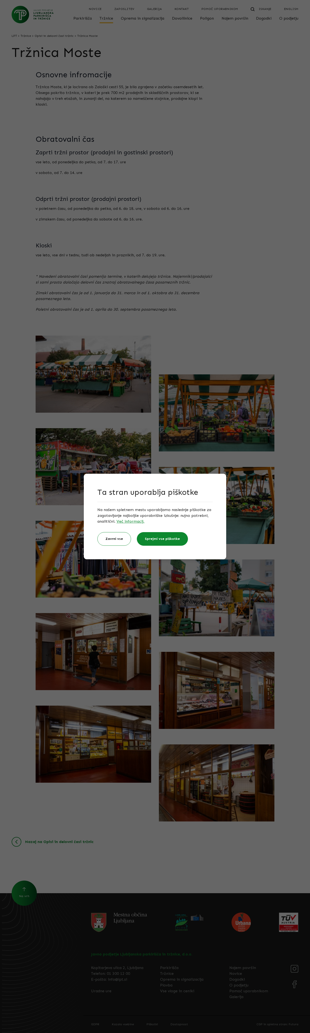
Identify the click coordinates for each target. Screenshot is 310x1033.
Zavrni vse (114, 539)
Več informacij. (130, 521)
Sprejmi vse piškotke (162, 539)
